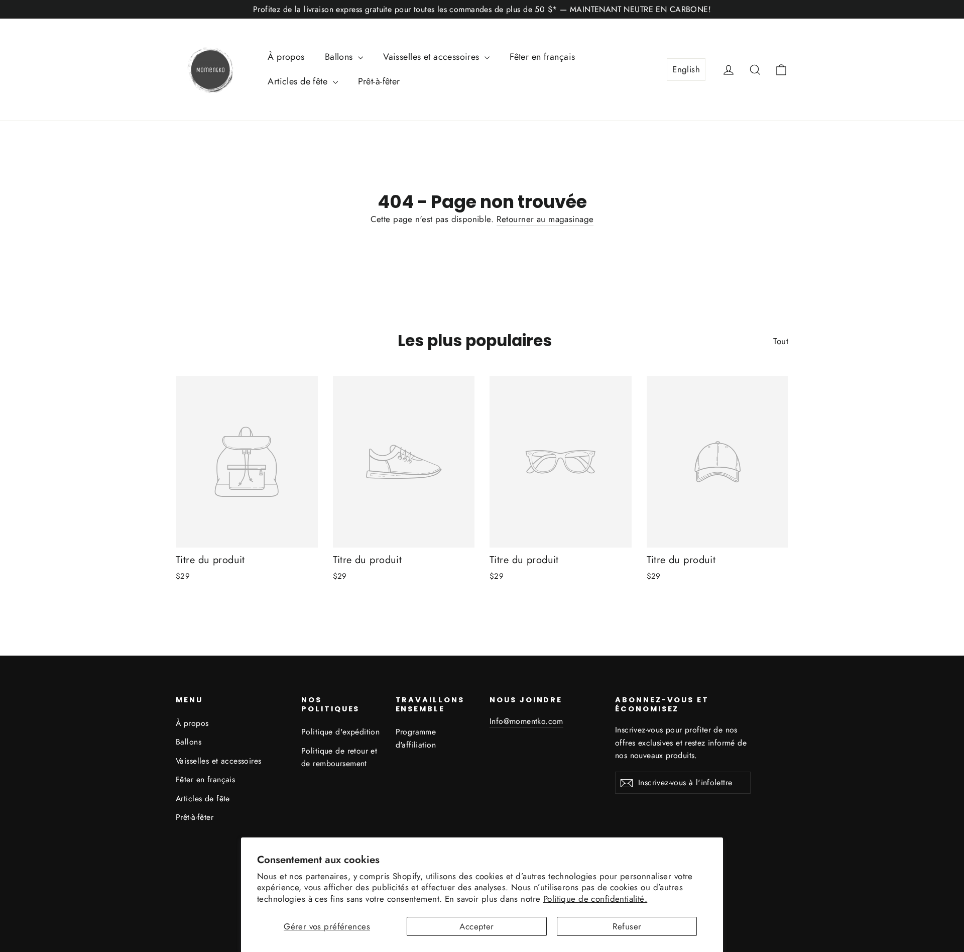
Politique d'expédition (340, 731)
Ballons (340, 56)
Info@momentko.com (526, 721)
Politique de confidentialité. (595, 899)
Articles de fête (299, 81)
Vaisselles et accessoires (432, 56)
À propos (286, 56)
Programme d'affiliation (416, 738)
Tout (780, 341)
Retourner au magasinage (545, 219)
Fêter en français (542, 56)
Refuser (627, 926)
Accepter (476, 926)
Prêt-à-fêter (379, 81)
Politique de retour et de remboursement (339, 757)
